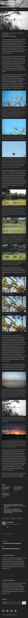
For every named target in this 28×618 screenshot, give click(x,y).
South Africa (21, 505)
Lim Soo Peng (10, 522)
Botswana (15, 504)
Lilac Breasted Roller (10, 505)
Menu (14, 9)
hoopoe (21, 504)
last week (11, 39)
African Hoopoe (12, 509)
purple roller (18, 511)
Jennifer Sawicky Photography (11, 3)
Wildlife (6, 507)
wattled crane (8, 512)
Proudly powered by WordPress (9, 614)
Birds (10, 504)
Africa (6, 504)
